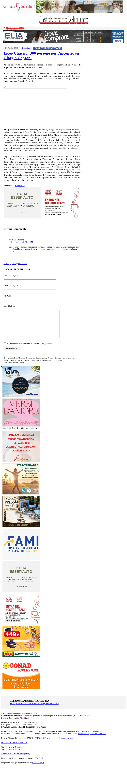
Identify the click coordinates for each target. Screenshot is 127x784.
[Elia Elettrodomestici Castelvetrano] (63, 42)
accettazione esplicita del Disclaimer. (92, 734)
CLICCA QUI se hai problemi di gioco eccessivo (54, 738)
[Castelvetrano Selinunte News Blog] (64, 24)
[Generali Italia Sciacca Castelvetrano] (60, 217)
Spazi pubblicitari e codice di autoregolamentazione (34, 703)
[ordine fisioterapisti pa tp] (21, 494)
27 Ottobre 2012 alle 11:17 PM (21, 242)
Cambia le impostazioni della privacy (15, 754)
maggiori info (47, 343)
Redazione (26, 48)
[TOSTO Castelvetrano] (21, 527)
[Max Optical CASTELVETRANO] (21, 396)
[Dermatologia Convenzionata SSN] (21, 461)
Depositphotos (20, 747)
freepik (17, 749)
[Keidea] (21, 656)
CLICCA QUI (37, 758)
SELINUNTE (11, 30)
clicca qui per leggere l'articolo (15, 264)
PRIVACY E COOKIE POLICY (14, 743)
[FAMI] (21, 559)
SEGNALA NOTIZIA (15, 28)
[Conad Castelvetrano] (21, 689)
